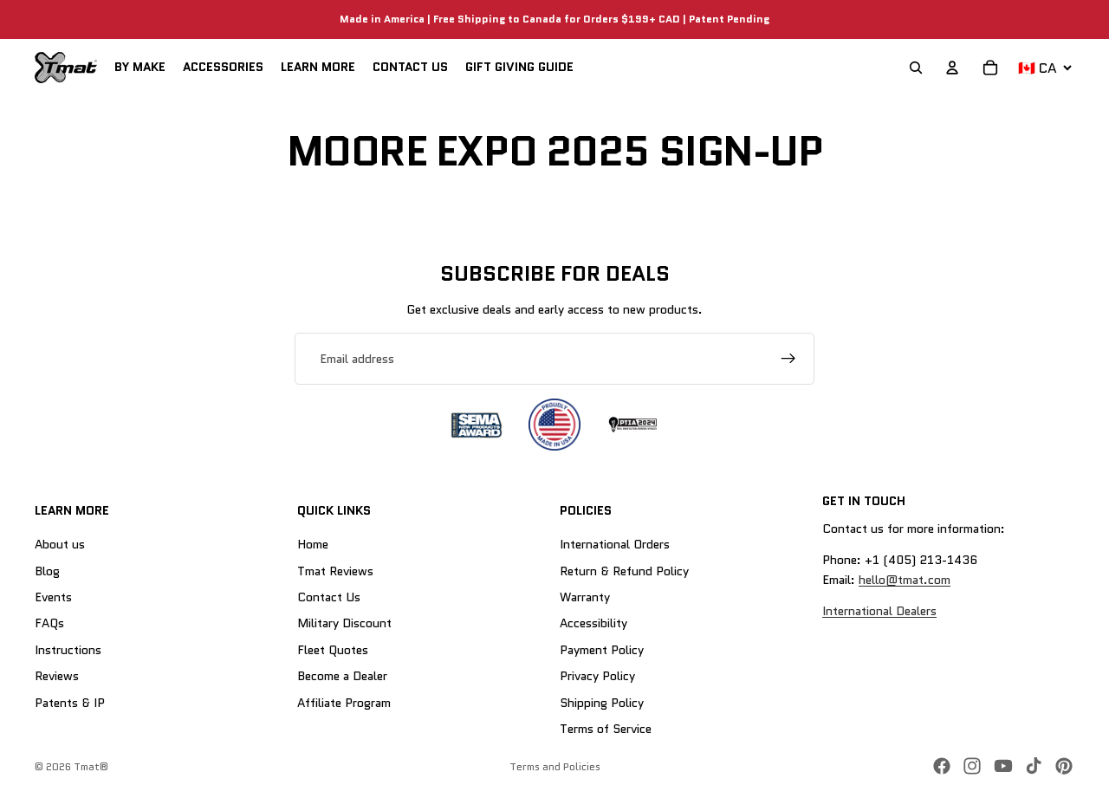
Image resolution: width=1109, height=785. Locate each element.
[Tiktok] (1033, 766)
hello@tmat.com (904, 579)
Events (53, 597)
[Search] (916, 68)
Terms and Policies (554, 766)
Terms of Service (606, 728)
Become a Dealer (342, 675)
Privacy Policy (597, 675)
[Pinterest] (1064, 766)
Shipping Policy (602, 702)
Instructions (68, 649)
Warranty (585, 597)
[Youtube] (1003, 766)
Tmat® (91, 766)
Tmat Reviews (335, 571)
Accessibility (593, 624)
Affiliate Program (344, 702)
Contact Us (328, 597)
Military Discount (344, 624)
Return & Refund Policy (624, 571)
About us (60, 544)
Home (312, 544)
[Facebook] (941, 766)
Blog (47, 571)
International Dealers (879, 611)
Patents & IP (70, 702)
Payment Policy (602, 649)
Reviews (57, 675)
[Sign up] (788, 359)
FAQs (49, 624)
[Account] (952, 68)
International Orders (615, 544)
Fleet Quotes (332, 649)
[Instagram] (972, 766)
